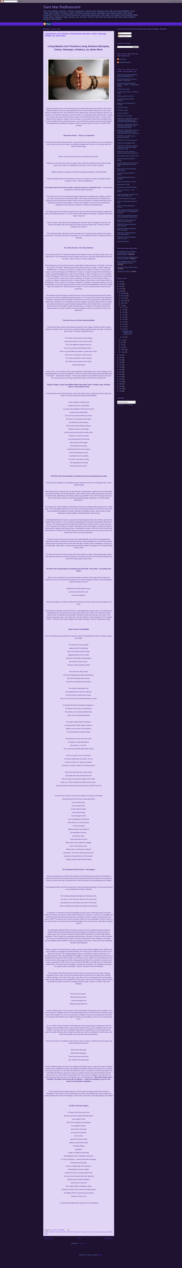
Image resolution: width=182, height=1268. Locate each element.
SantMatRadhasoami (125, 62)
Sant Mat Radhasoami (61, 7)
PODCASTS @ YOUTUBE (124, 116)
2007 (120, 388)
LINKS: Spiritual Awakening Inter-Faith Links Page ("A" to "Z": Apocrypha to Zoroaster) (127, 211)
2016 (120, 367)
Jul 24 (124, 314)
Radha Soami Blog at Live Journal (126, 181)
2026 (120, 281)
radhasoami (77, 1232)
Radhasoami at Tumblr (123, 184)
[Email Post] (68, 1230)
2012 (120, 376)
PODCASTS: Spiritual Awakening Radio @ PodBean (126, 229)
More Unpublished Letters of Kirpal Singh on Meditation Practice (126, 262)
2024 (120, 286)
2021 (120, 355)
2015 (120, 369)
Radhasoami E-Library (123, 89)
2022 (120, 291)
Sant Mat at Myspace (123, 241)
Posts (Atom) (82, 1243)
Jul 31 (124, 307)
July (122, 305)
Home (79, 1238)
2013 (120, 374)
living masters (58, 1232)
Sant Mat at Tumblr (122, 110)
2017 (120, 364)
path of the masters (68, 1232)
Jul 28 (124, 310)
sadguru (83, 1232)
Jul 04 (124, 329)
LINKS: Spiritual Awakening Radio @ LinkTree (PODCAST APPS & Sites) (127, 216)
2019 (120, 360)
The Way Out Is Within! (123, 271)
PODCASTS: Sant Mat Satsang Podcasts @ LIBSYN (126, 136)
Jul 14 (124, 319)
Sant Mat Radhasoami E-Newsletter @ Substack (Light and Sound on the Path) (127, 164)
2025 (120, 284)
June (122, 340)
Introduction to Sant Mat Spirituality (127, 187)
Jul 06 (124, 326)
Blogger (100, 1255)
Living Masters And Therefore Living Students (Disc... (127, 332)
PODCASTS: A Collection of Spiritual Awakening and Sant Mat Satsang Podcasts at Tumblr (127, 147)
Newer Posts (49, 1238)
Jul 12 (124, 322)
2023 (120, 289)
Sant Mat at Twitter (122, 107)
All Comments (124, 36)
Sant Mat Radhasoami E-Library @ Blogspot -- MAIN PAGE (126, 79)
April (122, 345)
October (123, 298)
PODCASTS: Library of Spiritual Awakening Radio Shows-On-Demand (127, 152)
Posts (121, 33)
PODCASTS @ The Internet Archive (127, 140)
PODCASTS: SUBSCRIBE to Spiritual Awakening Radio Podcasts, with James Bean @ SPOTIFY (127, 126)
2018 (120, 362)
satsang (103, 1232)
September (124, 300)
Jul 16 (124, 317)
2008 (120, 386)
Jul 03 (124, 337)
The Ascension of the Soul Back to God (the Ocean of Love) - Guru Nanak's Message (126, 253)
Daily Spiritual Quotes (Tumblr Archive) (128, 156)
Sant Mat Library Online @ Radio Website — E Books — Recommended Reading (128, 85)
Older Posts (109, 1238)
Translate (130, 404)
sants (93, 1232)
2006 (120, 391)
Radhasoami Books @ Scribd (125, 96)
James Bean (122, 59)
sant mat (89, 1232)
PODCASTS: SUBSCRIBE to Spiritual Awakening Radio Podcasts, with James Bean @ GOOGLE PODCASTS (128, 131)
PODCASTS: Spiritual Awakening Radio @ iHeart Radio (126, 233)
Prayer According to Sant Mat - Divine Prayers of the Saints (127, 258)
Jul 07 (124, 324)
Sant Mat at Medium (122, 113)
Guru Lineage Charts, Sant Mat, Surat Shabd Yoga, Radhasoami (127, 195)
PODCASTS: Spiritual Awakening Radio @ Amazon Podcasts (126, 220)
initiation (51, 1232)
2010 (120, 381)
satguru (98, 1232)
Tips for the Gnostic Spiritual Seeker (127, 267)
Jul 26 (124, 312)
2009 (120, 384)
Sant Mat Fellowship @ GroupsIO (126, 198)
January (123, 352)
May (122, 342)
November (124, 295)
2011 (120, 379)
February (123, 349)
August (123, 303)
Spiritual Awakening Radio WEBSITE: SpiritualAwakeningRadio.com (127, 75)
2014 (120, 372)
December (124, 293)
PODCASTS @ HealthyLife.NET (126, 143)
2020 (120, 357)
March (123, 347)
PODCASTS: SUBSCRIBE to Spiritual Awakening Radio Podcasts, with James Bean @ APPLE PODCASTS (127, 120)
